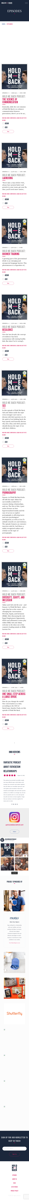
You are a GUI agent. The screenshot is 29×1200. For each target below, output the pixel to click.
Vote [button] (8, 131)
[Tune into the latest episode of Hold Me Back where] (21, 864)
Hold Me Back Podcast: (14, 99)
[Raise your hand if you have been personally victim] (7, 850)
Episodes (14, 1175)
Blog (14, 1183)
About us (14, 1179)
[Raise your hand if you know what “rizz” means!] (7, 864)
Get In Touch (14, 1187)
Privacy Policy (14, 1191)
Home (3, 24)
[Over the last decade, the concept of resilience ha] (21, 850)
